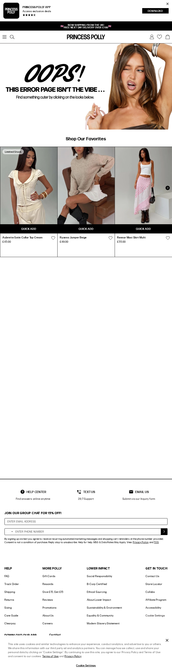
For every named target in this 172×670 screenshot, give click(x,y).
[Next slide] (167, 188)
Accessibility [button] (153, 607)
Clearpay (9, 623)
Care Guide (11, 615)
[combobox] (9, 532)
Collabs (150, 592)
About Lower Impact (99, 599)
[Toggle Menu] (4, 37)
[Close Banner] (167, 4)
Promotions (49, 607)
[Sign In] (152, 37)
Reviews (48, 599)
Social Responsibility (99, 576)
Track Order (11, 584)
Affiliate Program (156, 599)
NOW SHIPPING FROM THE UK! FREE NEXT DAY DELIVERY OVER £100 (86, 26)
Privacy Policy (141, 542)
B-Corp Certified (97, 584)
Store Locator (154, 584)
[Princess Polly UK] (86, 36)
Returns (9, 599)
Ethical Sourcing (97, 592)
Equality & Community (100, 615)
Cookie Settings (155, 615)
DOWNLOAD (158, 11)
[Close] (167, 640)
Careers (48, 623)
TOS (156, 542)
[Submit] (164, 531)
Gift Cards (49, 576)
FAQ (6, 576)
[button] (167, 37)
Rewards (48, 584)
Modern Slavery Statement (103, 623)
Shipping (9, 592)
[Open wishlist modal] (53, 238)
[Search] (12, 37)
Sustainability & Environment (104, 607)
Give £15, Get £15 (53, 592)
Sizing (8, 607)
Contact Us (152, 576)
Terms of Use (50, 656)
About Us (48, 615)
